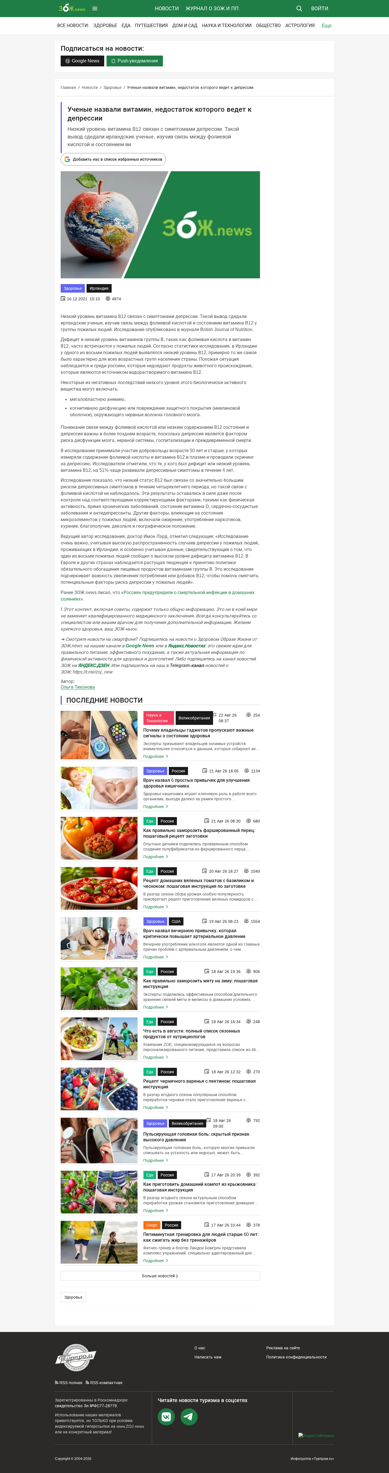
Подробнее (154, 756)
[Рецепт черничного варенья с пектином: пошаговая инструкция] (99, 1089)
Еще (327, 25)
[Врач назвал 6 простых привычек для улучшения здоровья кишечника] (99, 788)
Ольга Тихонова (78, 687)
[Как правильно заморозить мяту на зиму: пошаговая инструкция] (99, 988)
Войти (319, 8)
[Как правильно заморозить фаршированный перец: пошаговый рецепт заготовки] (99, 838)
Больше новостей (158, 1276)
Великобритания (194, 718)
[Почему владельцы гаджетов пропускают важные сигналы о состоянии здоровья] (99, 735)
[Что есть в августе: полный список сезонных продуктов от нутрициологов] (99, 1038)
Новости (167, 8)
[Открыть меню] (95, 8)
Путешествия (151, 25)
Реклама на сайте (283, 1348)
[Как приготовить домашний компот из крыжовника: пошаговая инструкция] (99, 1192)
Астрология (300, 25)
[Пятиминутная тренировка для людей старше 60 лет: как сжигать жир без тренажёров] (99, 1242)
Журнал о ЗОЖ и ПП (212, 8)
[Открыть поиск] (299, 8)
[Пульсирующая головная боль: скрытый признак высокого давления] (99, 1140)
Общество (268, 25)
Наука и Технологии (226, 25)
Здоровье (105, 25)
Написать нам (208, 1357)
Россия (178, 771)
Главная (68, 87)
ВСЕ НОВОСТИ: (73, 25)
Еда (126, 25)
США (176, 921)
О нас (200, 1348)
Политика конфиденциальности (296, 1357)
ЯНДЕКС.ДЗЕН (93, 665)
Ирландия (99, 288)
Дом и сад (184, 25)
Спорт (151, 1225)
